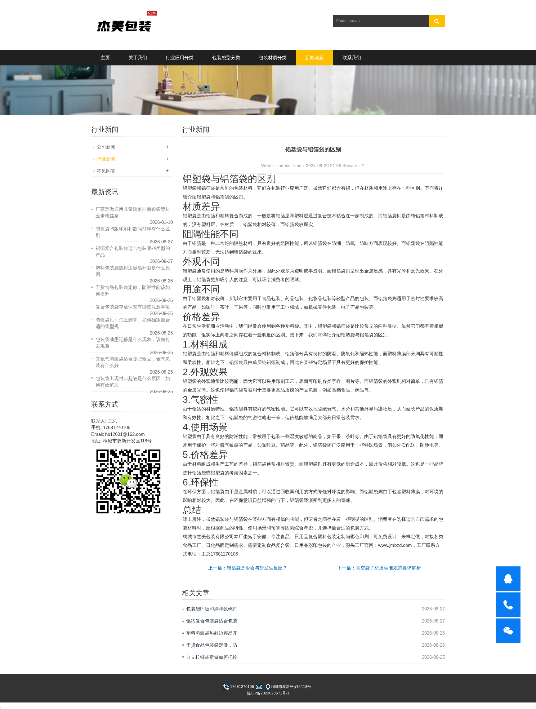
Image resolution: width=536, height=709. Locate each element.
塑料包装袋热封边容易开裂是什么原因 (133, 271)
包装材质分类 (273, 57)
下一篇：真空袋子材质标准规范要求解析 (379, 567)
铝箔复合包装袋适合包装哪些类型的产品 (133, 251)
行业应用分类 (180, 57)
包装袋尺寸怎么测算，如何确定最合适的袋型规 (133, 323)
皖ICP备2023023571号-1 (268, 693)
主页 (105, 57)
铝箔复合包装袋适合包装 (211, 620)
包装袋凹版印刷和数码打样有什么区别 (133, 232)
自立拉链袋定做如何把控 (211, 657)
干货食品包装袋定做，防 (211, 645)
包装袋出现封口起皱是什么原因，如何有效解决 (133, 382)
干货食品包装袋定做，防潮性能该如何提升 (133, 290)
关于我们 (137, 57)
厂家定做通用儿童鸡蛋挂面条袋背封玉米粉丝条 (133, 212)
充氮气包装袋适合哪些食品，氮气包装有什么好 (133, 362)
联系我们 (351, 57)
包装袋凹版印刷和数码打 (211, 608)
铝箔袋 (234, 179)
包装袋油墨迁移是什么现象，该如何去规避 (133, 342)
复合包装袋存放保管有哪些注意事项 (133, 306)
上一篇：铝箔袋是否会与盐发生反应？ (247, 567)
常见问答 (106, 170)
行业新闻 (106, 159)
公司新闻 (106, 146)
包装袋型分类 (226, 57)
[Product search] (437, 21)
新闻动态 (314, 57)
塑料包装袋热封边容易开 (211, 633)
